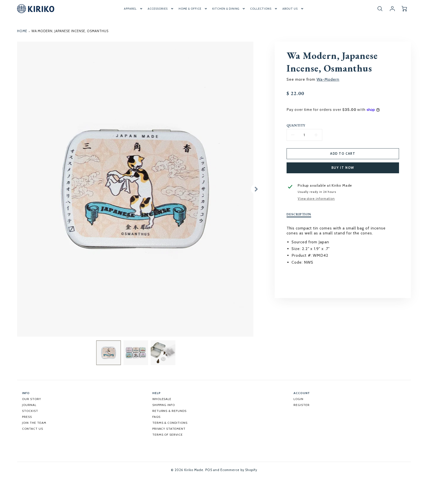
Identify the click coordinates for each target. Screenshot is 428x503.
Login (298, 399)
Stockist (30, 411)
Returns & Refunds (169, 411)
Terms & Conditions (169, 423)
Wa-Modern (328, 79)
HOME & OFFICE (190, 8)
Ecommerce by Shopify (238, 470)
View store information (316, 199)
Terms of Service (167, 434)
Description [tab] (299, 214)
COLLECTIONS (260, 8)
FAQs (156, 417)
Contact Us (32, 428)
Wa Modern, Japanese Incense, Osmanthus (69, 31)
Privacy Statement (169, 428)
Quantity (296, 125)
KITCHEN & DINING (225, 8)
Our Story (31, 399)
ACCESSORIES (158, 8)
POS (208, 470)
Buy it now (342, 168)
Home (22, 31)
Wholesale (162, 399)
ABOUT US (290, 8)
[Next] (256, 189)
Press (27, 417)
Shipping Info (163, 405)
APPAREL (130, 8)
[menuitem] (133, 9)
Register (302, 405)
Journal (29, 405)
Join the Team (34, 423)
